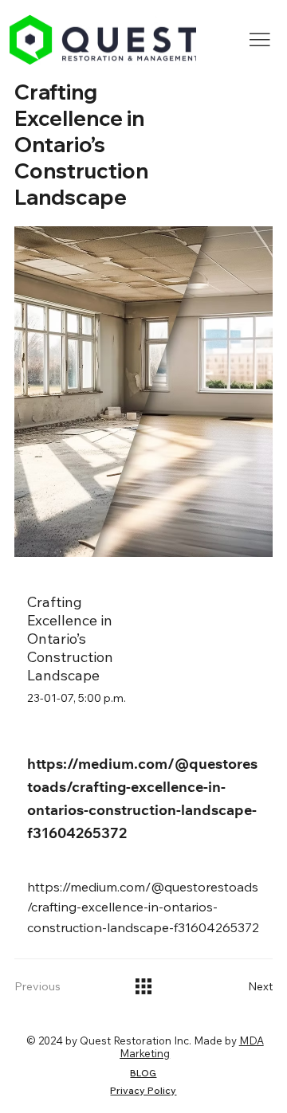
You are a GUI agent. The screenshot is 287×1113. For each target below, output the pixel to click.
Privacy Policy (143, 1090)
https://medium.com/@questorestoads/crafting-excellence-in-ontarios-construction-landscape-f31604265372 (143, 907)
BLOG (143, 1073)
